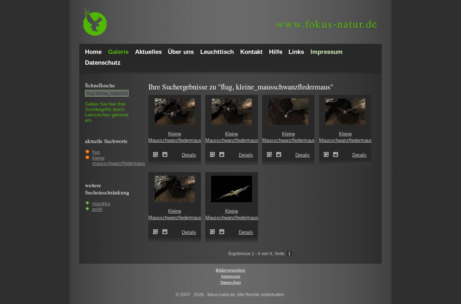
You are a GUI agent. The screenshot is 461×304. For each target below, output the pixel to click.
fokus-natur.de (327, 23)
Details (189, 155)
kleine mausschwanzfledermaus (118, 160)
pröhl (97, 209)
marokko (101, 203)
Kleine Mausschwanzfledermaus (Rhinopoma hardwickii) (157, 154)
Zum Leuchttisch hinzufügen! (164, 154)
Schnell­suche (100, 85)
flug (96, 152)
